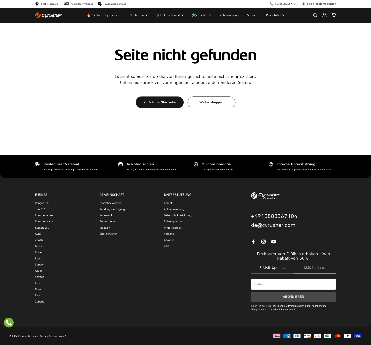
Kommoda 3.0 (44, 221)
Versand (169, 233)
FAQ (166, 246)
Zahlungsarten (173, 221)
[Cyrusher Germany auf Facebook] (253, 241)
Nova (38, 289)
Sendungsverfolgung (112, 209)
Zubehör (40, 301)
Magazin (105, 227)
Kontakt (169, 203)
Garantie (169, 240)
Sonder (39, 264)
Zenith (39, 240)
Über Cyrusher (108, 233)
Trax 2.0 (40, 209)
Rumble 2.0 (42, 227)
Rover (38, 252)
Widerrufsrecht (173, 227)
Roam (38, 258)
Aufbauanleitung (174, 209)
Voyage (39, 276)
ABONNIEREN (293, 296)
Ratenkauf (106, 215)
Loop (38, 283)
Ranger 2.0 (41, 203)
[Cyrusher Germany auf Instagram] (263, 241)
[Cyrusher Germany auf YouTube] (273, 241)
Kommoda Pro (44, 215)
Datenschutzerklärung (177, 215)
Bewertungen (108, 221)
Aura (38, 233)
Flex (37, 295)
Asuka (38, 270)
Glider (38, 246)
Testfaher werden (111, 203)
